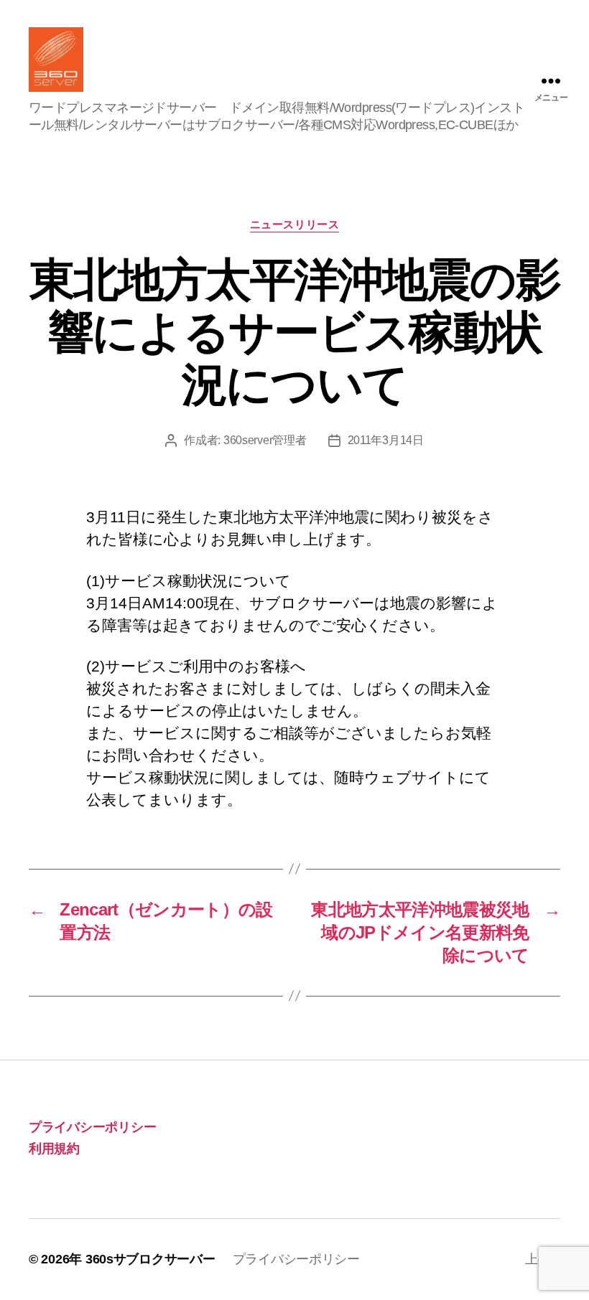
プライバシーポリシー (92, 1127)
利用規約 (54, 1148)
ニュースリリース (294, 224)
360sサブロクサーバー (150, 1259)
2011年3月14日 (386, 440)
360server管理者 (265, 440)
